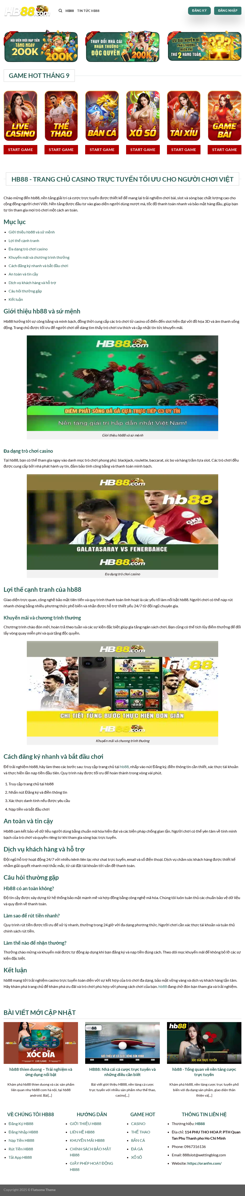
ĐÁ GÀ (137, 1149)
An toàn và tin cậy (23, 274)
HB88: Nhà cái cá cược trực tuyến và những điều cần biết (122, 1072)
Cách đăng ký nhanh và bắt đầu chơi (38, 265)
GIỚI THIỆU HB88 (85, 1123)
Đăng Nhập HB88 (23, 1132)
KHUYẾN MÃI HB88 (87, 1140)
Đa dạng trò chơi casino (28, 249)
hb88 (124, 766)
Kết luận (16, 299)
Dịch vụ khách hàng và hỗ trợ (32, 282)
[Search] (60, 10)
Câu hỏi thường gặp (25, 291)
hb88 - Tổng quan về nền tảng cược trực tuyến (204, 1072)
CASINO (138, 1123)
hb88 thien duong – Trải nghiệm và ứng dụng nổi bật (40, 1072)
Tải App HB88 (20, 1157)
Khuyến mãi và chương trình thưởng (39, 257)
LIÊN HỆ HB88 (82, 1132)
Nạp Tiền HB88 (21, 1140)
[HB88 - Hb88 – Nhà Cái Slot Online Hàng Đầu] (27, 11)
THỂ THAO (140, 1132)
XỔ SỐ (136, 1157)
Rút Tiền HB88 (21, 1149)
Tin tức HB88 (88, 11)
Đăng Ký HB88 (21, 1123)
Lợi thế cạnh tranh (24, 240)
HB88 (70, 11)
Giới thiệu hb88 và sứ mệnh (32, 232)
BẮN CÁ (138, 1140)
